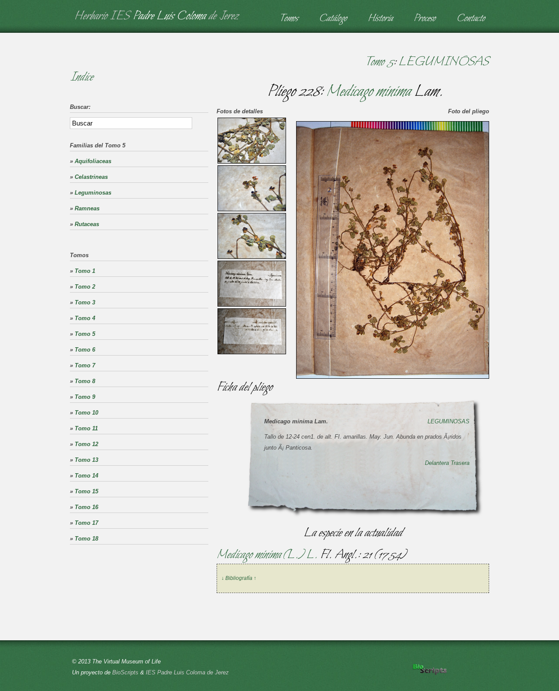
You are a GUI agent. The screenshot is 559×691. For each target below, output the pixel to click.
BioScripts (125, 672)
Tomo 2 (85, 286)
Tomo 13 (86, 460)
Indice (81, 77)
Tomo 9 (85, 397)
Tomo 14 (86, 475)
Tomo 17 (86, 523)
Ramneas (87, 208)
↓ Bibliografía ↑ (238, 578)
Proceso (424, 18)
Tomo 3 (85, 302)
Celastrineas (91, 177)
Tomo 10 (86, 412)
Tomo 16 (86, 507)
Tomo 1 (85, 271)
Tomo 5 (379, 62)
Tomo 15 (86, 491)
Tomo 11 (86, 428)
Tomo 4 (85, 318)
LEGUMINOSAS (443, 62)
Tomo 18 (86, 538)
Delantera (437, 463)
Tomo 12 (86, 444)
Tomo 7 (85, 365)
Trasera (460, 463)
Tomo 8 (85, 381)
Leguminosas (93, 192)
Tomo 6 (85, 349)
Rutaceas (87, 224)
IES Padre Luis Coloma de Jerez (187, 672)
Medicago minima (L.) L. (268, 555)
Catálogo (333, 18)
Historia (380, 18)
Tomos (288, 18)
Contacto (470, 18)
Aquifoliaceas (93, 161)
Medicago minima (368, 92)
